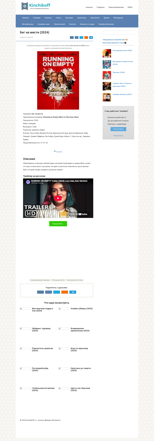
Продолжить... (58, 224)
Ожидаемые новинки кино (114, 40)
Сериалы (25, 18)
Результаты (118, 136)
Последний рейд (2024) (40, 369)
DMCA (130, 7)
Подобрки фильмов (106, 24)
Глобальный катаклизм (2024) (43, 389)
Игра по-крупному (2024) (79, 349)
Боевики (48, 18)
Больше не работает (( (117, 117)
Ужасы (58, 18)
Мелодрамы (118, 18)
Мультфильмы (27, 24)
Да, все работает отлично (118, 121)
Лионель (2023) (119, 72)
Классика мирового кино (113, 43)
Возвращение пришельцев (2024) (80, 329)
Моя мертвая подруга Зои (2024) (42, 309)
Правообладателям (116, 7)
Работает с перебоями (117, 124)
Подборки (100, 7)
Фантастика (95, 18)
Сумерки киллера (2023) (122, 94)
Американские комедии (41, 280)
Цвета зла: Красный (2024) (80, 389)
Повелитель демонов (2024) (42, 349)
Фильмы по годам (87, 24)
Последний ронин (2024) (122, 50)
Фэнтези (72, 24)
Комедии (36, 18)
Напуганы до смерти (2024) (81, 369)
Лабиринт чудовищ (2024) (41, 329)
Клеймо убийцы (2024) (82, 308)
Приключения (59, 24)
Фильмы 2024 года (75, 280)
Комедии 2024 (59, 280)
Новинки (89, 7)
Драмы (106, 18)
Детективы (81, 18)
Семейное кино (44, 24)
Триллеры (69, 18)
